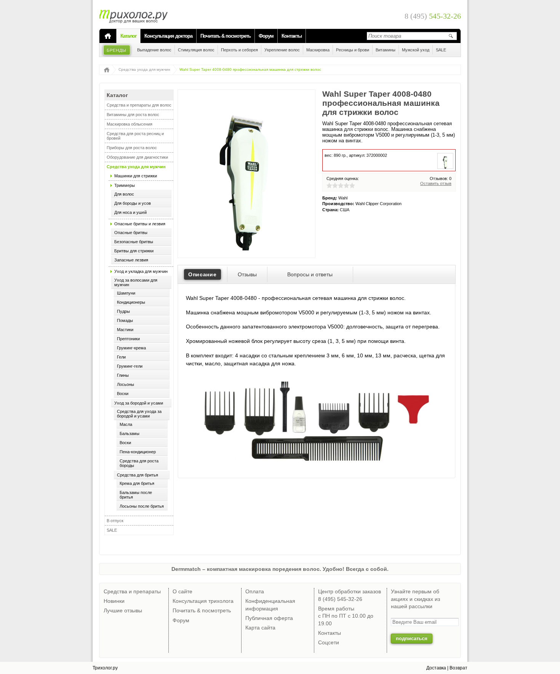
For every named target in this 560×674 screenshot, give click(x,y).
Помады (125, 320)
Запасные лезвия (131, 260)
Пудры (123, 311)
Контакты (292, 36)
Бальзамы (129, 433)
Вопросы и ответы (310, 274)
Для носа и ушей (130, 212)
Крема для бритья (137, 483)
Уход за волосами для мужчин (135, 282)
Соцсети (328, 642)
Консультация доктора (168, 36)
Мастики (125, 329)
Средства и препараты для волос (139, 105)
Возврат (458, 668)
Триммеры (124, 185)
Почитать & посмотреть (225, 36)
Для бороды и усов (132, 203)
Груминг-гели (129, 366)
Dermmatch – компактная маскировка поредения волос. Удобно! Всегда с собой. (280, 569)
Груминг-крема (131, 348)
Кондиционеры (131, 302)
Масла (126, 424)
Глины (123, 375)
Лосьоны (125, 384)
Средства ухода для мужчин (144, 69)
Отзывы (247, 274)
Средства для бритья (137, 475)
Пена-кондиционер (138, 451)
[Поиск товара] (450, 36)
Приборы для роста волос (132, 147)
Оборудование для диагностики (137, 157)
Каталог (128, 36)
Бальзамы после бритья (136, 494)
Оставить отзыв (435, 183)
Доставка (436, 668)
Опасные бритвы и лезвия (139, 223)
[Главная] (108, 36)
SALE (112, 530)
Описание (202, 274)
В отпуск (115, 520)
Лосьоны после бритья (142, 506)
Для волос (124, 194)
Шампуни (126, 293)
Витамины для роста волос (133, 114)
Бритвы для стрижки (134, 251)
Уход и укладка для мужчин (141, 271)
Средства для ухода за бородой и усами (139, 413)
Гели (121, 357)
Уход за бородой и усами (138, 403)
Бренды (117, 50)
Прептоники (128, 338)
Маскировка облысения (129, 124)
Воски (122, 393)
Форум (266, 36)
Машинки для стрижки (135, 176)
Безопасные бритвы (133, 241)
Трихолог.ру (105, 668)
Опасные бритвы (130, 232)
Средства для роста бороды (139, 463)
